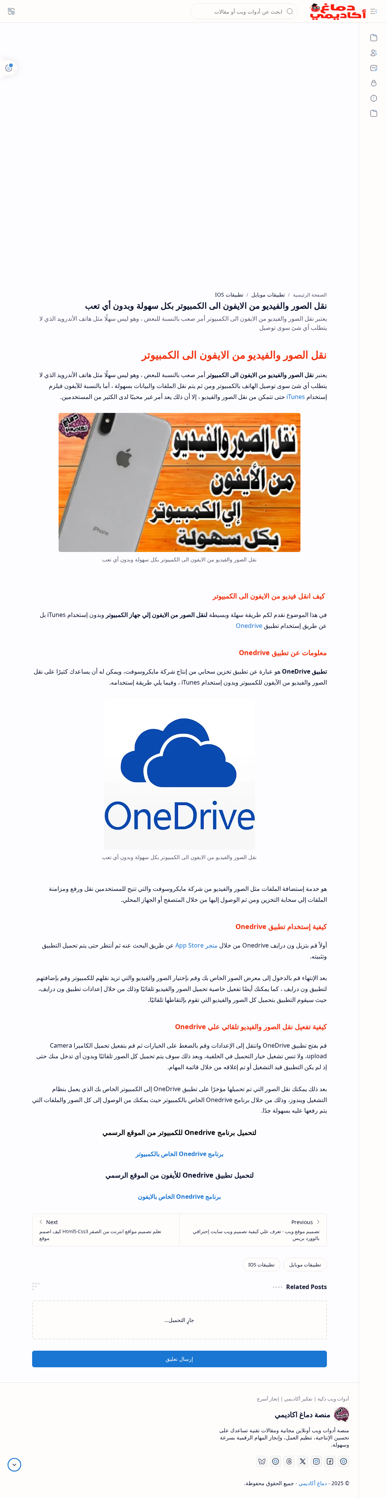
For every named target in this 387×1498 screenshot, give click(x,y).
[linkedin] (275, 1461)
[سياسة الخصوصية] (373, 83)
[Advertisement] (179, 102)
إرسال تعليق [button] (179, 1358)
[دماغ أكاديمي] (338, 11)
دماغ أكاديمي (313, 1483)
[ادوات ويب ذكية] (373, 37)
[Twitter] (302, 1461)
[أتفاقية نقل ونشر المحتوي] (373, 98)
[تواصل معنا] (373, 68)
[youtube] (343, 1461)
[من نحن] (373, 52)
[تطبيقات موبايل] (305, 1264)
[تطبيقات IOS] (261, 1264)
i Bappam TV (24, 1483)
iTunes (295, 397)
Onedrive (249, 625)
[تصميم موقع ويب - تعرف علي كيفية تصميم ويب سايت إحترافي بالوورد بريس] (253, 1230)
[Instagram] (316, 1461)
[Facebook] (330, 1461)
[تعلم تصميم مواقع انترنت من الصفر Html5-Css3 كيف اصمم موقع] (106, 1230)
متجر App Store (196, 945)
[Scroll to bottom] (14, 1465)
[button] (373, 11)
